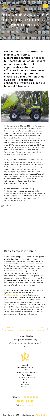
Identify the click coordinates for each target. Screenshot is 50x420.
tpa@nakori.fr (27, 405)
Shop (25, 382)
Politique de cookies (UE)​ (25, 340)
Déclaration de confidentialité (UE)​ (25, 343)
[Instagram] (22, 401)
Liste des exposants (27, 373)
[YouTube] (18, 401)
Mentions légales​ (25, 336)
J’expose (25, 384)
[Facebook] (27, 401)
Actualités (25, 380)
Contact (25, 387)
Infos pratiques (28, 377)
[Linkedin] (31, 401)
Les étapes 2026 (25, 367)
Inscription (28, 375)
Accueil (25, 365)
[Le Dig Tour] (5, 5)
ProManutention (11, 295)
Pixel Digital (41, 415)
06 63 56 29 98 (31, 397)
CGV (25, 347)
